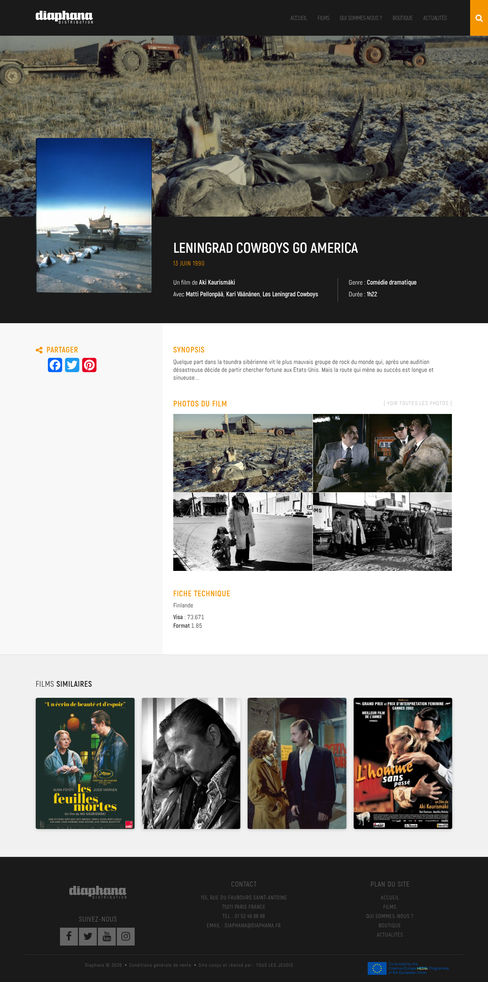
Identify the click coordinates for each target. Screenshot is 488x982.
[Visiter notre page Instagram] (126, 937)
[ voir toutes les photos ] (418, 403)
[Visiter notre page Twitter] (88, 937)
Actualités (435, 17)
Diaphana (64, 17)
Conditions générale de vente (160, 965)
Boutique (403, 17)
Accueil (298, 17)
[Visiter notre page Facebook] (69, 937)
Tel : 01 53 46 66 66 (244, 916)
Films (323, 17)
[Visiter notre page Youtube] (107, 937)
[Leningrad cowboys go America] (242, 453)
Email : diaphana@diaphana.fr (244, 925)
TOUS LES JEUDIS (274, 965)
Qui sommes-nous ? (361, 17)
